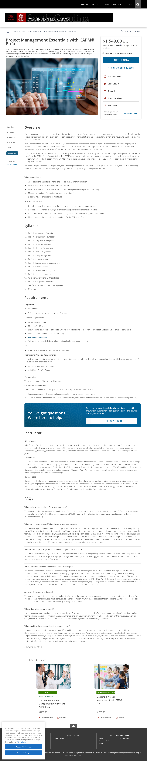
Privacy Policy (77, 755)
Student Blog (124, 738)
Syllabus (10, 132)
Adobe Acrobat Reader (37, 337)
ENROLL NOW (121, 60)
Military (102, 738)
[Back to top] (73, 735)
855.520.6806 (11, 164)
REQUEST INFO (130, 113)
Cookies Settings (23, 753)
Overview (10, 127)
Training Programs (18, 31)
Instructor (11, 142)
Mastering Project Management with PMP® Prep (109, 700)
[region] (23, 741)
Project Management (34, 31)
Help (101, 743)
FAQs (9, 147)
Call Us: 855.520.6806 (130, 31)
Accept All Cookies (23, 747)
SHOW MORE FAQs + (33, 647)
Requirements (12, 137)
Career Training (59, 738)
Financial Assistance (106, 741)
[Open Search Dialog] (138, 4)
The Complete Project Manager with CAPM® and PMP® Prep (51, 703)
